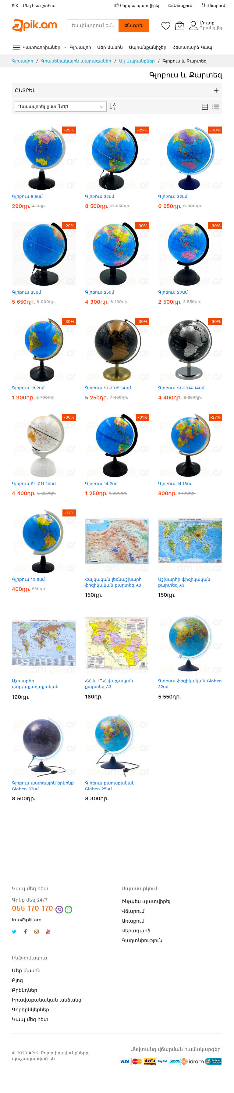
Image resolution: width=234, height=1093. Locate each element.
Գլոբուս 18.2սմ (28, 387)
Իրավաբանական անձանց (46, 1000)
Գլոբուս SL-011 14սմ (34, 483)
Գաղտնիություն (142, 940)
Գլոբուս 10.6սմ (28, 579)
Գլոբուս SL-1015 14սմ (108, 387)
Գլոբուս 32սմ (99, 196)
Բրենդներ (24, 990)
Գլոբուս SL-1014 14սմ (181, 387)
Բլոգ (17, 980)
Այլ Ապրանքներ (137, 61)
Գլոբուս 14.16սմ (175, 483)
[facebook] (25, 932)
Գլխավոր (23, 61)
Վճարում (216, 5)
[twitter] (14, 932)
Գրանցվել (211, 27)
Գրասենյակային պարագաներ (77, 61)
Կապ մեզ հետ (30, 1019)
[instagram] (36, 932)
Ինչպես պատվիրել (139, 5)
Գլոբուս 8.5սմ (27, 196)
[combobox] (93, 25)
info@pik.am (26, 920)
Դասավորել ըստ (37, 106)
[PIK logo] (35, 25)
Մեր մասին (26, 970)
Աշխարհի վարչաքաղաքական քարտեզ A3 (35, 686)
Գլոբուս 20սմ (173, 292)
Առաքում (183, 5)
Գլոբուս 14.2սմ (101, 483)
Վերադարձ (136, 931)
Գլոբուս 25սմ (26, 292)
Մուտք (207, 22)
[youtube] (48, 932)
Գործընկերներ (30, 1010)
